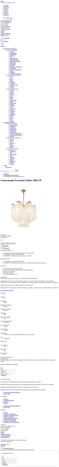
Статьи (5, 403)
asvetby (2, 30)
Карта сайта (7, 393)
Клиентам (6, 6)
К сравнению (6, 248)
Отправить (3, 375)
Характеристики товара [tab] (7, 290)
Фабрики (6, 8)
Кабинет (6, 41)
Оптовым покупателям (10, 420)
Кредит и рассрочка (9, 416)
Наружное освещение (9, 122)
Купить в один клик (10, 243)
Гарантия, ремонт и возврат (11, 415)
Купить (2, 243)
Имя (2, 369)
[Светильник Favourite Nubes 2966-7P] (24, 233)
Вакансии (6, 401)
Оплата (6, 9)
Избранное (7, 38)
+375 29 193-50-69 (5, 26)
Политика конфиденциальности (12, 392)
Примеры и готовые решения (11, 422)
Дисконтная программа (10, 419)
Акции (5, 12)
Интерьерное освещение (10, 48)
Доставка (6, 11)
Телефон (3, 372)
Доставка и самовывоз (9, 414)
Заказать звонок (5, 35)
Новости (6, 13)
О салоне (6, 5)
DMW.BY (3, 445)
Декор (5, 165)
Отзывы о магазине (9, 400)
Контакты (6, 15)
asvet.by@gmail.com (6, 33)
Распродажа (8, 167)
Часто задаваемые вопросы (11, 418)
